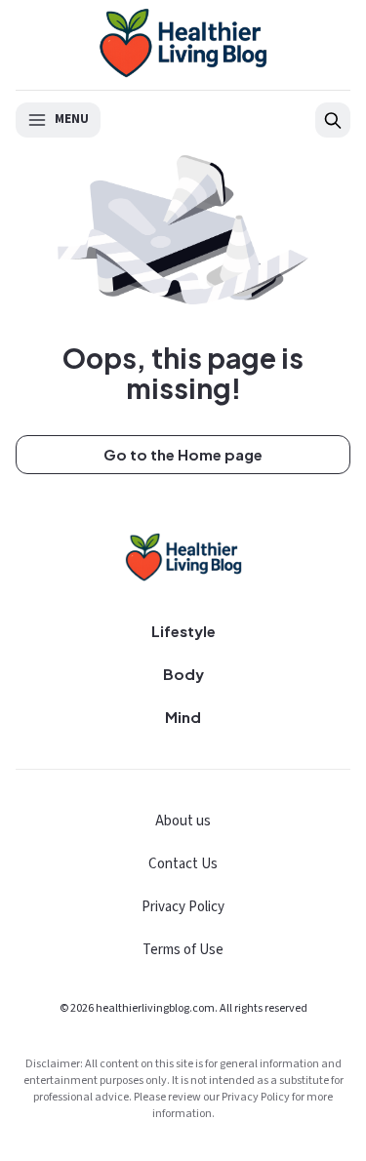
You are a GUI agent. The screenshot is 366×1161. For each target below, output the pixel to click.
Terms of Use (183, 950)
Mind (183, 716)
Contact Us (183, 864)
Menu (72, 119)
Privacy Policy (183, 907)
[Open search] (332, 120)
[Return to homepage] (183, 557)
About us (183, 821)
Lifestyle (183, 630)
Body (183, 673)
